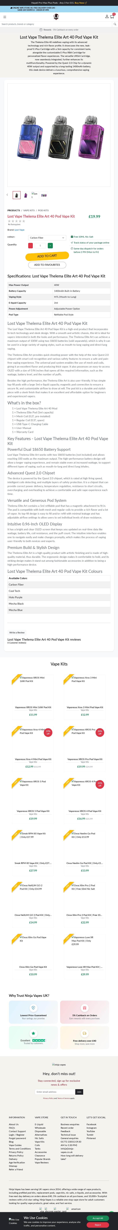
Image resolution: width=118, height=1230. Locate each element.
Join (79, 1092)
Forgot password (17, 1138)
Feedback (65, 1131)
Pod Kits (43, 210)
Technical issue (68, 1135)
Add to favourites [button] (47, 265)
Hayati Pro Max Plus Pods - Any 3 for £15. (58, 3)
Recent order (67, 1128)
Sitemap (13, 1166)
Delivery (13, 1159)
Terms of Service (63, 1098)
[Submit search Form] (115, 24)
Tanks (37, 1149)
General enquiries (69, 1138)
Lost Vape (19, 230)
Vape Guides (15, 1145)
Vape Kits (29, 210)
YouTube (91, 1131)
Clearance (40, 1156)
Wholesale (40, 1128)
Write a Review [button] (17, 632)
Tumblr (90, 1135)
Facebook (91, 1124)
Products (13, 210)
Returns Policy (16, 1156)
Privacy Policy (48, 1098)
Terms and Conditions (20, 1149)
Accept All (98, 1218)
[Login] (107, 16)
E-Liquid (39, 1124)
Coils (37, 1145)
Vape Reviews (42, 1162)
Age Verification (17, 1162)
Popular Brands (42, 1159)
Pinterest (91, 1138)
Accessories (41, 1152)
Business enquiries (70, 1124)
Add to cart (47, 256)
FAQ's (12, 1128)
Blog (11, 1142)
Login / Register (16, 1135)
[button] (5, 17)
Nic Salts (39, 1138)
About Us (14, 1124)
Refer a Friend (16, 1169)
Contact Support (17, 1131)
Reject (98, 1225)
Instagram (92, 1128)
